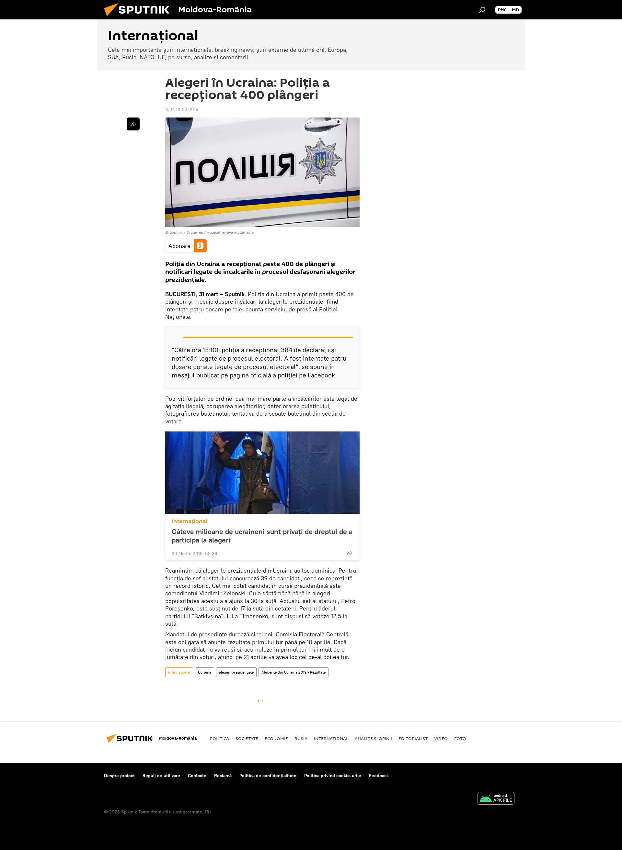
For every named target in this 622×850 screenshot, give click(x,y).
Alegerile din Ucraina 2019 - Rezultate (293, 672)
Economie (276, 738)
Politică (219, 738)
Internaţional (189, 521)
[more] (349, 552)
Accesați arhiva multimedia (230, 232)
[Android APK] (496, 799)
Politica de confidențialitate (267, 775)
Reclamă (223, 775)
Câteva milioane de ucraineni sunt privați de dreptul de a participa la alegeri (262, 535)
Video (441, 738)
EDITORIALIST (413, 738)
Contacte (197, 775)
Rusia (300, 738)
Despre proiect (119, 775)
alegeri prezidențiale (236, 672)
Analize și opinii (373, 738)
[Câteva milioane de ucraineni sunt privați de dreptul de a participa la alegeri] (262, 472)
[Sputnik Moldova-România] (139, 18)
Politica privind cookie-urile (332, 775)
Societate (247, 738)
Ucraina (204, 672)
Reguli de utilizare (161, 775)
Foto (460, 738)
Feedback (379, 775)
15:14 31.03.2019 (181, 109)
